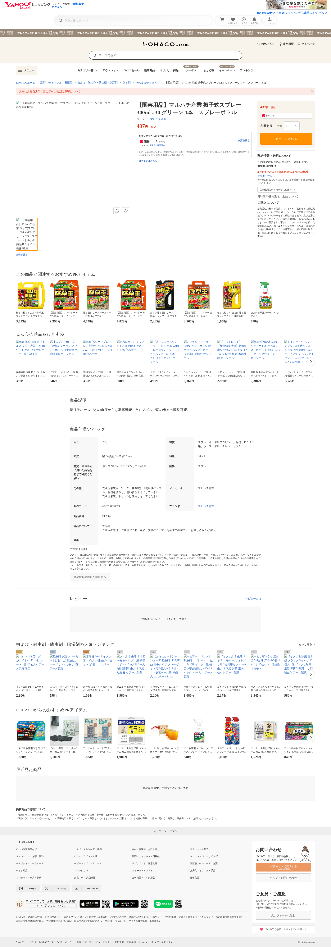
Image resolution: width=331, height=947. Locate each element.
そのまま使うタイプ (148, 82)
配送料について (266, 176)
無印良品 (194, 877)
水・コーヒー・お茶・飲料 (30, 856)
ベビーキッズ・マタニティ (88, 863)
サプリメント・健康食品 (144, 863)
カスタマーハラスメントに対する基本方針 (85, 917)
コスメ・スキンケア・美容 (88, 849)
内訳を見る (244, 140)
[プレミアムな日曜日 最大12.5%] (165, 33)
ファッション (81, 870)
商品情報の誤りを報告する (90, 577)
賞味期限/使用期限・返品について (277, 196)
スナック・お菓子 (199, 849)
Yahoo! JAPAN (266, 12)
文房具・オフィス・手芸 (202, 870)
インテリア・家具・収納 (28, 877)
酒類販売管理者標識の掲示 (30, 921)
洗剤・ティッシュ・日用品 (56, 82)
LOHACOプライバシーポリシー (145, 917)
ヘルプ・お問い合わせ (283, 877)
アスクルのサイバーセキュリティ (196, 917)
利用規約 (119, 942)
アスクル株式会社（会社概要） (145, 921)
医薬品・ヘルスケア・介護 (204, 863)
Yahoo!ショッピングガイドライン (155, 942)
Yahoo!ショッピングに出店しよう (297, 12)
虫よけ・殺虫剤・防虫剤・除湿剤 (97, 82)
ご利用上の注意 (118, 917)
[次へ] (310, 361)
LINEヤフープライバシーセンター (94, 942)
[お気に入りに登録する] (125, 210)
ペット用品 (22, 870)
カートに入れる (286, 138)
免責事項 (131, 942)
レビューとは (253, 598)
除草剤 (127, 82)
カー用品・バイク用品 (143, 877)
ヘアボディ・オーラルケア (30, 863)
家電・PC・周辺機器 (84, 877)
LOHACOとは (35, 917)
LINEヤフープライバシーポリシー (56, 942)
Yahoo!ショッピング (26, 942)
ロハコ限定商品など (26, 849)
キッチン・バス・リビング (204, 856)
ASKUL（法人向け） (115, 921)
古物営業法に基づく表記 (59, 921)
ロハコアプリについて (50, 905)
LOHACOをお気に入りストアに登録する (286, 929)
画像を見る (22, 254)
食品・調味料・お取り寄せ (146, 849)
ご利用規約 (170, 917)
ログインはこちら (148, 161)
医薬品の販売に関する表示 (88, 921)
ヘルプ (323, 12)
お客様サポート (53, 917)
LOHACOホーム (25, 82)
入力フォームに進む (283, 915)
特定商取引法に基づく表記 (229, 917)
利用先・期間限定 (157, 145)
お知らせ (20, 917)
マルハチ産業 (158, 119)
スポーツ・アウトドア (143, 870)
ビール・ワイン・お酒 (85, 856)
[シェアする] (116, 210)
